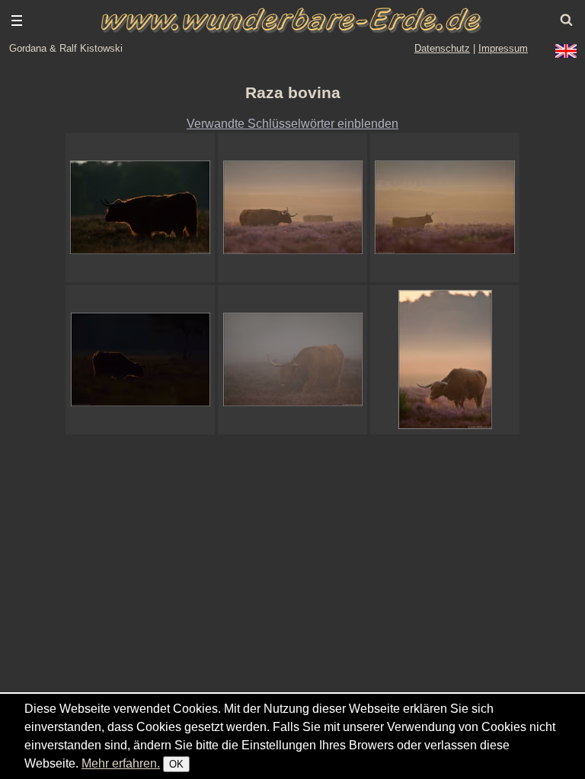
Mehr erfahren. (121, 763)
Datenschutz (442, 48)
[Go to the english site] (566, 51)
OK (176, 764)
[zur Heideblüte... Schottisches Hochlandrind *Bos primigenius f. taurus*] (292, 207)
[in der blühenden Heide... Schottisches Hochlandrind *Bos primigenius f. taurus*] (444, 207)
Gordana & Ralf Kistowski (66, 48)
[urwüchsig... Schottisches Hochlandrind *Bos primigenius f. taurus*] (140, 207)
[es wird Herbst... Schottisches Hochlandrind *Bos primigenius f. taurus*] (444, 359)
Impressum (503, 48)
